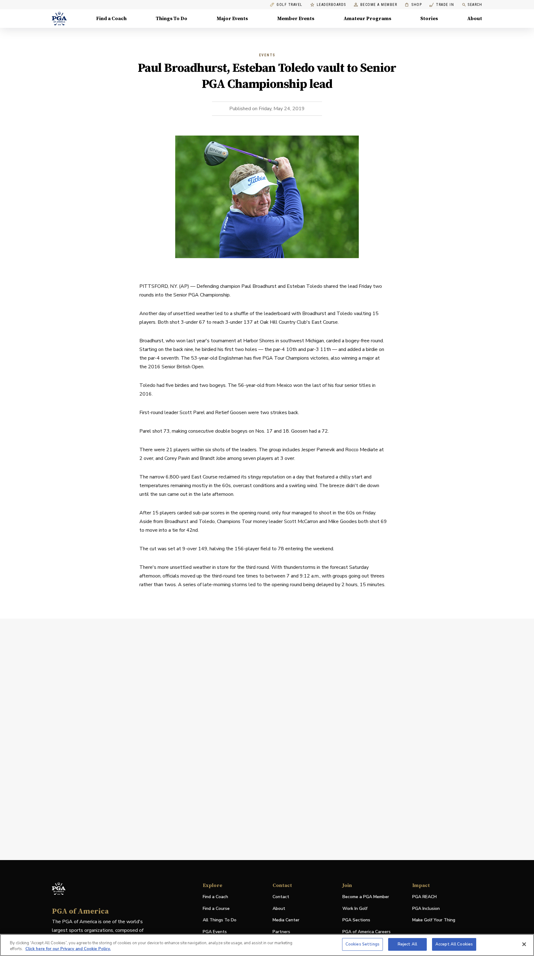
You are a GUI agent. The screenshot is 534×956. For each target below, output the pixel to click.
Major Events (232, 18)
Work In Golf (354, 908)
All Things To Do (219, 920)
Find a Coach (111, 18)
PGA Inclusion (426, 908)
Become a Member (378, 5)
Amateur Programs (367, 18)
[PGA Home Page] (59, 18)
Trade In (442, 5)
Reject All (407, 944)
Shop (413, 5)
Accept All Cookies (454, 944)
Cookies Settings (362, 944)
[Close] (524, 944)
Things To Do (171, 18)
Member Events (295, 18)
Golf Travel (290, 5)
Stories (429, 18)
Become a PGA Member (365, 897)
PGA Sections (356, 920)
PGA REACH (424, 897)
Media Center (286, 920)
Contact (281, 897)
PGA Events (215, 932)
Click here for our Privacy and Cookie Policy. (68, 949)
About (474, 18)
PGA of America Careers (366, 932)
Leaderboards (331, 5)
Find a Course (216, 908)
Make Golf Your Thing (433, 920)
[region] (267, 945)
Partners (281, 932)
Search (475, 4)
